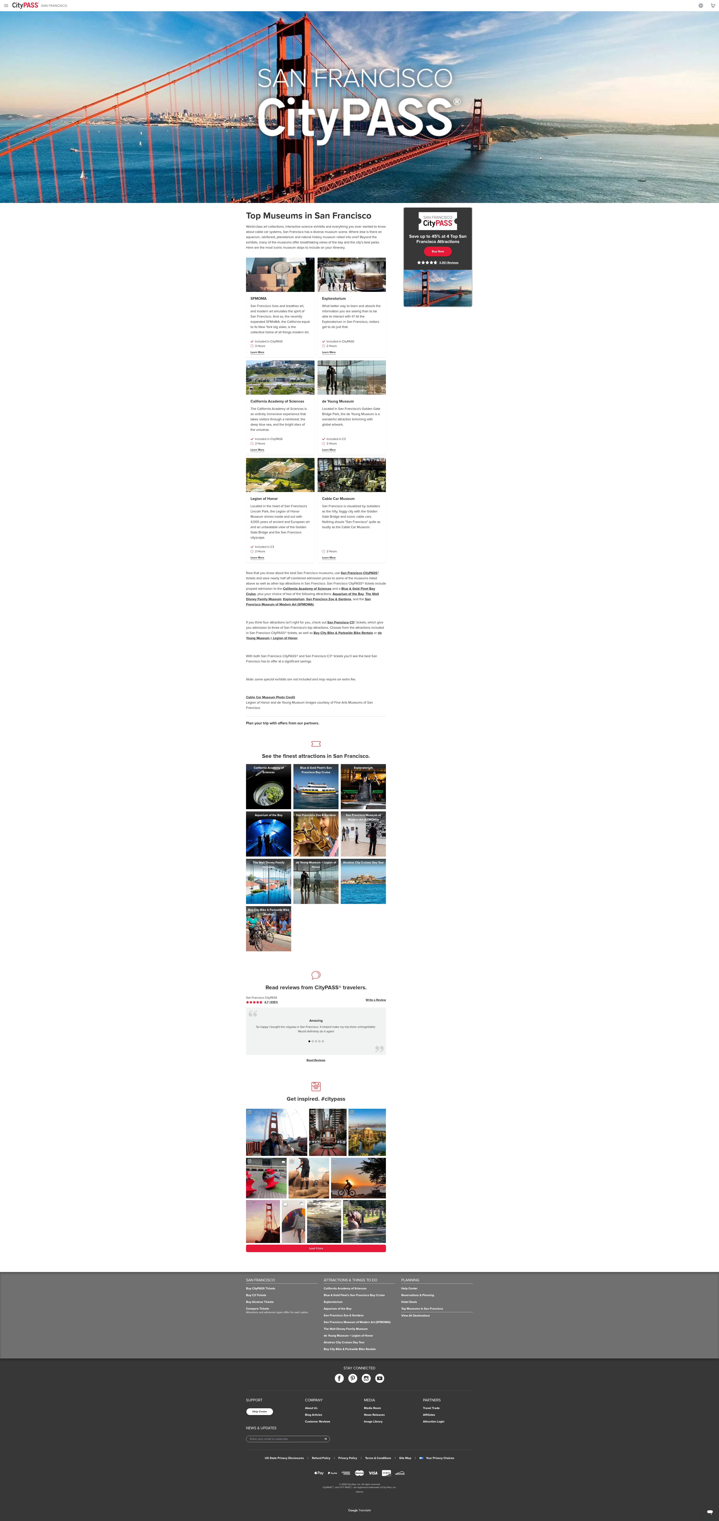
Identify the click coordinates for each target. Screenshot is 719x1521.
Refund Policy (321, 1458)
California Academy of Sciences (307, 589)
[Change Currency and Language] (701, 5)
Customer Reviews (317, 1421)
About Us (311, 1408)
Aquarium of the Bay (348, 594)
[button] (309, 1041)
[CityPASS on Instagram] (366, 1378)
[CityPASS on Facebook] (339, 1378)
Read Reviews (316, 1060)
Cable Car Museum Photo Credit (270, 697)
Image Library (373, 1421)
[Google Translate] (359, 1510)
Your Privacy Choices (440, 1458)
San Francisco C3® (341, 622)
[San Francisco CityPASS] (437, 221)
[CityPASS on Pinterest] (352, 1378)
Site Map (405, 1458)
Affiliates (429, 1415)
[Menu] (6, 5)
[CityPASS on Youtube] (379, 1378)
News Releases (374, 1415)
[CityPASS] (26, 6)
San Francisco (54, 6)
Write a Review (376, 1000)
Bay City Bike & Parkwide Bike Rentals (343, 633)
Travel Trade (431, 1408)
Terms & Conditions (378, 1458)
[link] (265, 1002)
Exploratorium (293, 599)
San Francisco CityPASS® (360, 573)
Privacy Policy (347, 1458)
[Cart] (713, 5)
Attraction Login (433, 1421)
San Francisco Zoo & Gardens (328, 599)
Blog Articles (313, 1415)
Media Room (372, 1408)
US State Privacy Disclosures (284, 1458)
